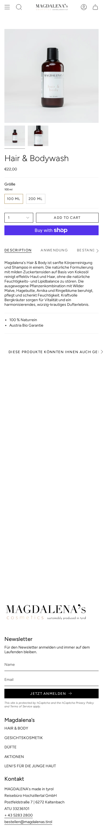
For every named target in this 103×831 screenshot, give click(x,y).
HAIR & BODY (16, 728)
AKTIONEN (14, 756)
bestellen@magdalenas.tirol (28, 822)
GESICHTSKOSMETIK (23, 738)
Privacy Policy (85, 703)
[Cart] (95, 7)
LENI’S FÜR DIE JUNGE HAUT (30, 766)
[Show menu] (7, 7)
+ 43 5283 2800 (18, 815)
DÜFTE (10, 747)
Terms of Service (21, 706)
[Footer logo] (45, 612)
